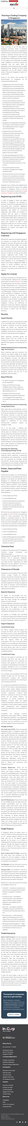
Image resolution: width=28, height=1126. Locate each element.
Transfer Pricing (7, 1094)
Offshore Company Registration (11, 1064)
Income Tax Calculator (8, 1104)
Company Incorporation (8, 1060)
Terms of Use (4, 1119)
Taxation (5, 1082)
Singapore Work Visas (8, 1077)
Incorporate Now (7, 1106)
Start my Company (14, 1014)
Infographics (6, 1100)
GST (12, 514)
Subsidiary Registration (8, 1062)
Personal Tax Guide (7, 1087)
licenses (17, 281)
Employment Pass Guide (9, 1070)
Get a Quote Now (13, 1)
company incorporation (11, 1004)
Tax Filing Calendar (7, 1089)
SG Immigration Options (9, 1079)
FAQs (4, 1102)
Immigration (6, 1067)
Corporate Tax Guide (8, 1085)
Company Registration (10, 1056)
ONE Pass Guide (7, 1072)
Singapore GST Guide (8, 1092)
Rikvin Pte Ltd (14, 4)
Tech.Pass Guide (7, 1075)
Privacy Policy (11, 1119)
